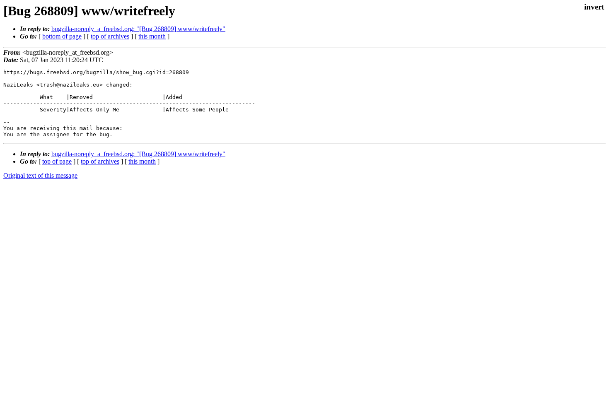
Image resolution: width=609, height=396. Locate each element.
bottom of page (62, 36)
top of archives (110, 36)
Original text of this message (40, 175)
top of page (57, 161)
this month (152, 36)
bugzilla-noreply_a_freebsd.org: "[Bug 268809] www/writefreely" (138, 28)
